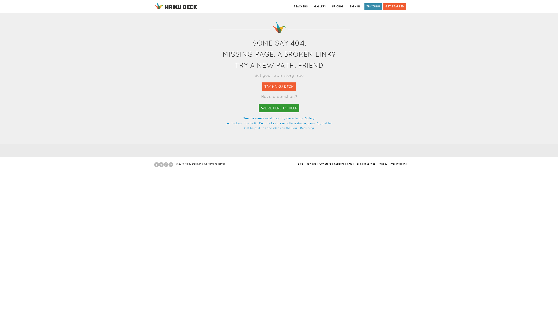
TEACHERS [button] (301, 6)
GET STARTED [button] (394, 6)
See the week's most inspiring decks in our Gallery (279, 118)
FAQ (349, 163)
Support (339, 163)
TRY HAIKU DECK (279, 87)
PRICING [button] (337, 6)
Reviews (311, 163)
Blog (300, 163)
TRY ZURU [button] (373, 6)
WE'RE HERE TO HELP (279, 108)
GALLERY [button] (320, 6)
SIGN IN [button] (355, 6)
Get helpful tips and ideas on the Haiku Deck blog (279, 128)
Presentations (398, 163)
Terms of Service (365, 163)
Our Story (325, 163)
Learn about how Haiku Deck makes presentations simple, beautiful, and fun (279, 123)
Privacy (383, 163)
